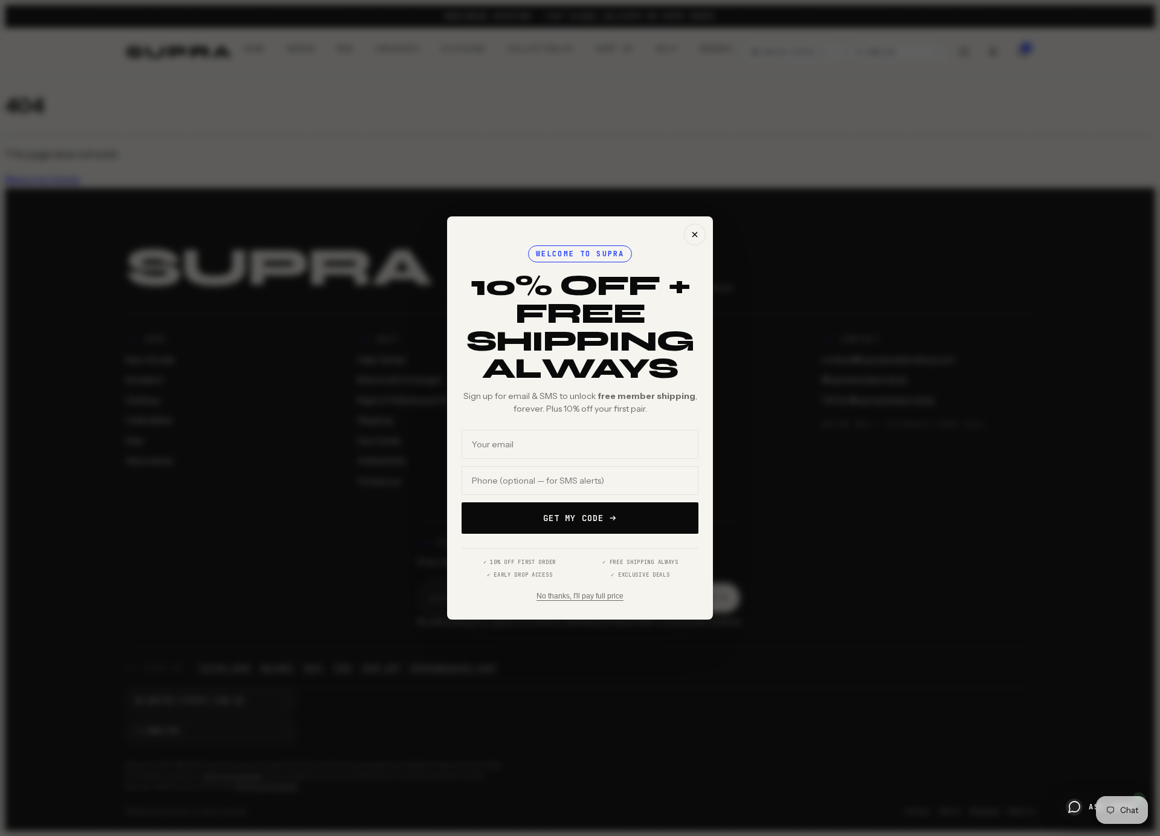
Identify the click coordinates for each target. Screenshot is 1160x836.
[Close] (695, 234)
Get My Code (573, 518)
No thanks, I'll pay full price (580, 596)
